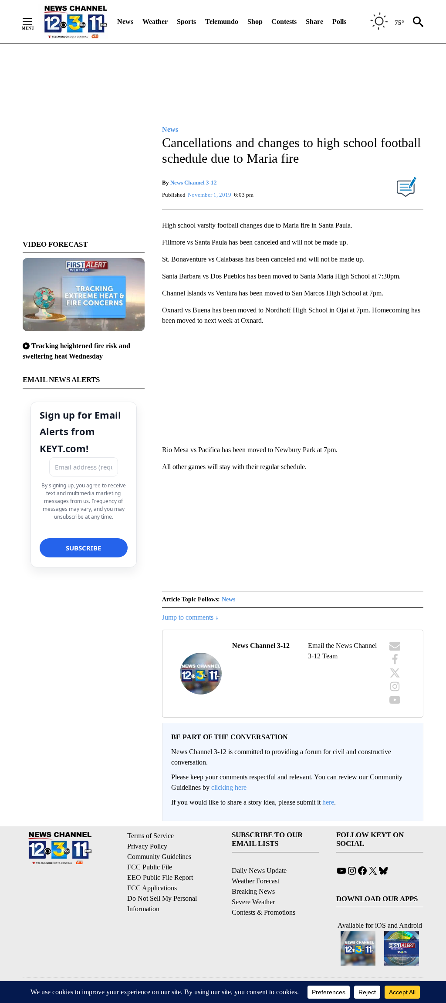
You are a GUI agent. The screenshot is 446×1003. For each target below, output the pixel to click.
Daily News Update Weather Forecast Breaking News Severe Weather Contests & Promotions (263, 891)
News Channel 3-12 (193, 182)
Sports (186, 21)
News (125, 21)
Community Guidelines (159, 856)
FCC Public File (149, 867)
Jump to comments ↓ (190, 617)
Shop (255, 21)
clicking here (229, 787)
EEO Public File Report (160, 877)
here (328, 802)
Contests (284, 21)
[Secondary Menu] (34, 21)
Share (314, 21)
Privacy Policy (147, 846)
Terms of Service (150, 835)
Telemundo (221, 21)
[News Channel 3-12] (75, 21)
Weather (155, 21)
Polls (339, 21)
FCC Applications (152, 888)
